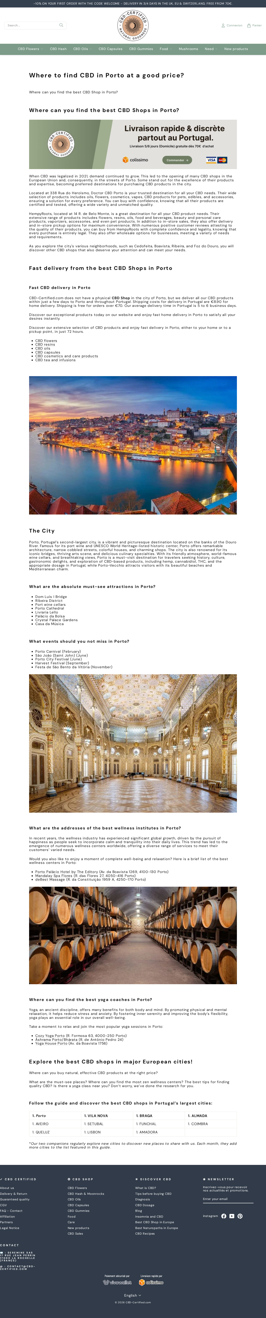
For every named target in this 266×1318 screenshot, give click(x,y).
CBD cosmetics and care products (66, 356)
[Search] (61, 25)
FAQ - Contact (11, 1211)
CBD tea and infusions (55, 360)
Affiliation (7, 1216)
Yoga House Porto (51, 1043)
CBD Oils (80, 49)
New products (236, 49)
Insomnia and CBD (149, 1216)
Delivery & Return (13, 1194)
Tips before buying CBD (153, 1194)
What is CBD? (145, 1188)
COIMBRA (199, 1124)
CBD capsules (47, 352)
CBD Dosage (144, 1205)
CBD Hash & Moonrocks (86, 1194)
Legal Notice (9, 1228)
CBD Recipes (145, 1233)
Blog (138, 1211)
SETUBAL (95, 1124)
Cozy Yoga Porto (50, 1035)
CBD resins (45, 344)
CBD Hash (58, 49)
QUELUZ (43, 1132)
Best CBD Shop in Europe (154, 1222)
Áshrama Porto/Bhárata (57, 1039)
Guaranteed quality (15, 1199)
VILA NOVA (98, 1115)
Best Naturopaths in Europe (156, 1228)
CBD (86, 92)
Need (209, 49)
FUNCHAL (147, 1124)
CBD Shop (121, 298)
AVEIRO (42, 1124)
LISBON (94, 1132)
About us (7, 1188)
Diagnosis (142, 1199)
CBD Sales (75, 1233)
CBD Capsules (110, 49)
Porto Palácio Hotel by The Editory (66, 871)
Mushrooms (188, 49)
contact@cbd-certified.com (18, 1268)
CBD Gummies (141, 49)
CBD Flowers (28, 49)
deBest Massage (50, 879)
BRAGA (146, 1115)
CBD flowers (46, 340)
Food (164, 49)
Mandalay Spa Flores (54, 875)
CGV (3, 1205)
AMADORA (148, 1132)
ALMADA (199, 1115)
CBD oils (42, 348)
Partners (6, 1222)
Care (71, 1222)
